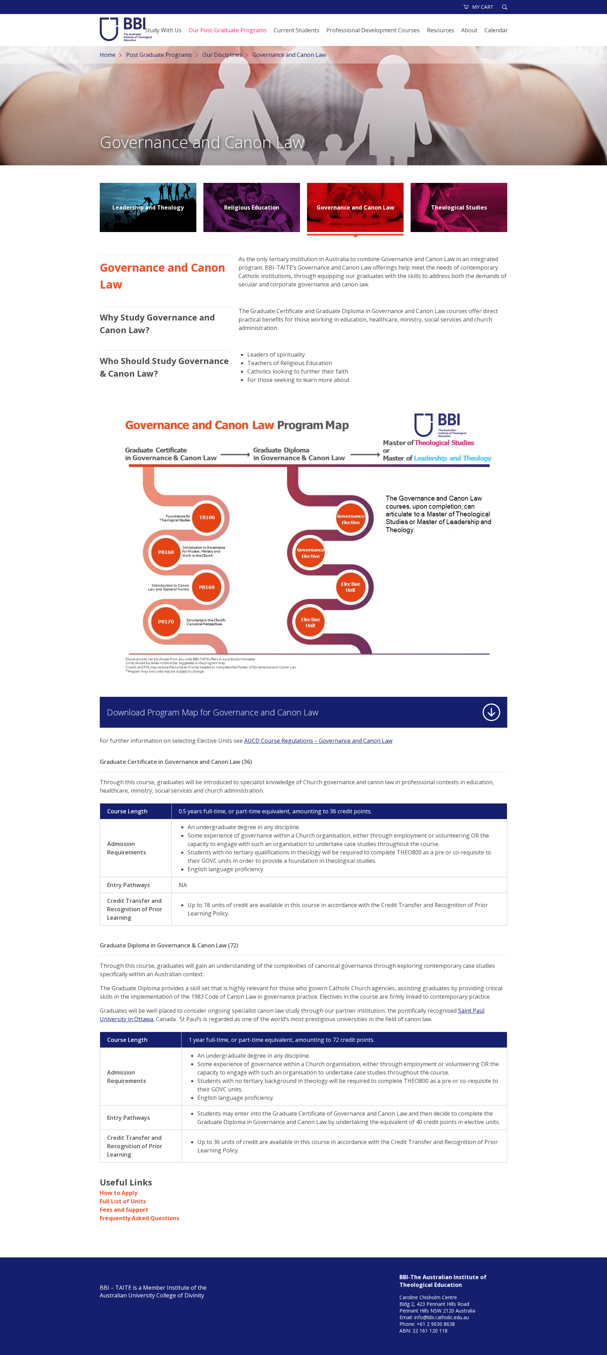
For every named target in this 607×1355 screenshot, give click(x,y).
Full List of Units (123, 1201)
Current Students (296, 30)
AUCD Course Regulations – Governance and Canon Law (318, 741)
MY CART (483, 7)
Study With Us (163, 30)
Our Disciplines (222, 55)
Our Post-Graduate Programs (228, 30)
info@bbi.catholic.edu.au (441, 1317)
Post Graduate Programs (159, 55)
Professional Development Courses (373, 30)
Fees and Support (124, 1210)
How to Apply (118, 1193)
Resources (440, 30)
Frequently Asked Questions (139, 1218)
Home (108, 55)
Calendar (496, 30)
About (469, 30)
